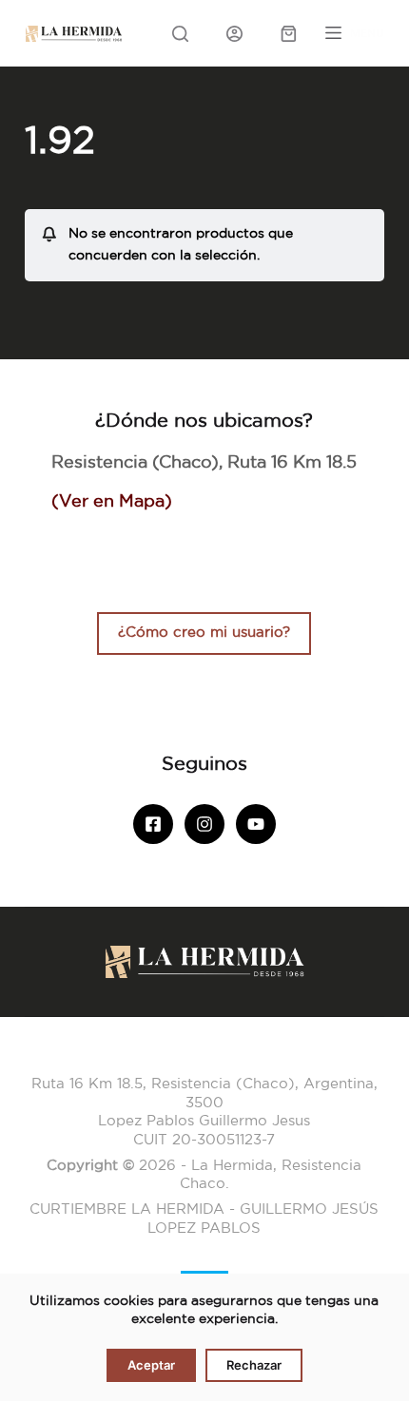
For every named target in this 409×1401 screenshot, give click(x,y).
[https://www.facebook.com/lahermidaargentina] (153, 824)
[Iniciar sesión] (234, 34)
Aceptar (151, 1364)
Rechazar (254, 1364)
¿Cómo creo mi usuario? (204, 632)
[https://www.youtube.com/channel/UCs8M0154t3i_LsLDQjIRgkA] (256, 824)
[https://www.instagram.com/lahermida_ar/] (204, 824)
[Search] (180, 34)
